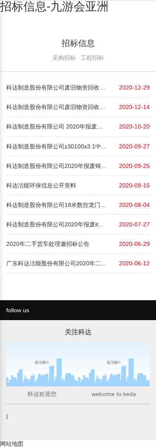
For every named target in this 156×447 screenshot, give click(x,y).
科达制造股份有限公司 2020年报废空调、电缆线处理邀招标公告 (57, 126)
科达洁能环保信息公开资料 (41, 185)
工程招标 (92, 57)
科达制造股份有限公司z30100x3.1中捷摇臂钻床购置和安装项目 (57, 146)
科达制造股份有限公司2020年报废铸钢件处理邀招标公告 (57, 166)
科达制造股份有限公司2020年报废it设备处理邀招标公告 (57, 224)
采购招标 (64, 57)
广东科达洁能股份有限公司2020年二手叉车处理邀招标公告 (57, 263)
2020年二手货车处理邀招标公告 (47, 244)
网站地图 (11, 443)
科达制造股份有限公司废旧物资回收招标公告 (57, 87)
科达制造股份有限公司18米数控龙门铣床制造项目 (57, 205)
